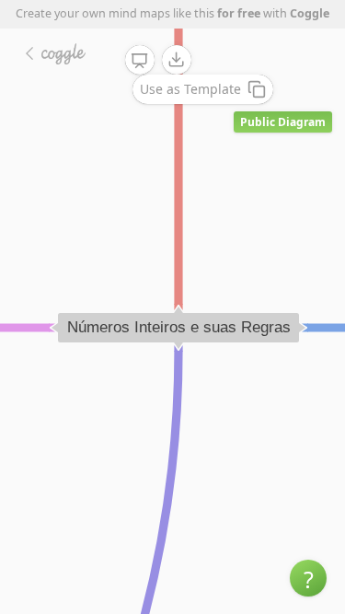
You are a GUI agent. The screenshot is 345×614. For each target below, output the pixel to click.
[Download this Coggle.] (176, 60)
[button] (308, 578)
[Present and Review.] (140, 60)
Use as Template (190, 89)
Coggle (309, 13)
